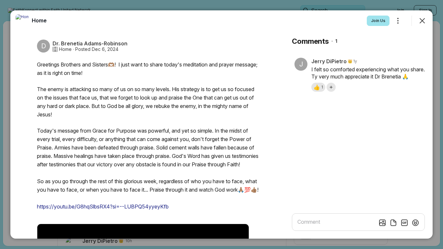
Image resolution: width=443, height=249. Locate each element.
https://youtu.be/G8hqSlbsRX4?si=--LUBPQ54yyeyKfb (103, 206)
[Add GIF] (404, 223)
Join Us (378, 20)
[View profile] (22, 20)
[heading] (39, 20)
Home (65, 49)
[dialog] (221, 124)
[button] (318, 87)
